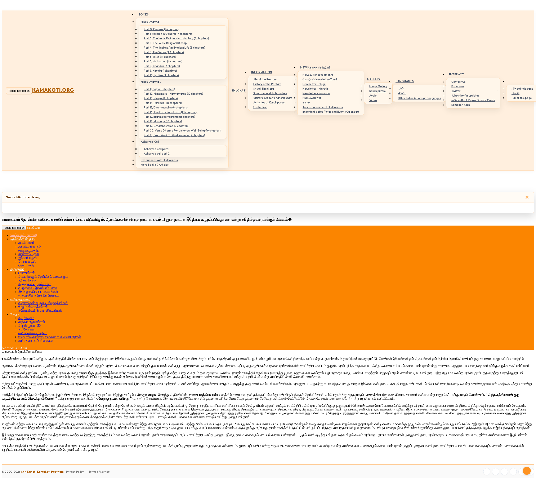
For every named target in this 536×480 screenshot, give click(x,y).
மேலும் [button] (14, 314)
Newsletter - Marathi (316, 88)
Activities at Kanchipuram (269, 102)
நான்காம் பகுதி (28, 254)
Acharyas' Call (150, 141)
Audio (373, 95)
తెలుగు (402, 93)
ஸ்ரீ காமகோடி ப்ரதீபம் (32, 333)
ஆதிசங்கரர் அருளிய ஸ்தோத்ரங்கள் (43, 303)
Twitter (455, 91)
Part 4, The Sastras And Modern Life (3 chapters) (174, 47)
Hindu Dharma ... (151, 81)
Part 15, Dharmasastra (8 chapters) (166, 107)
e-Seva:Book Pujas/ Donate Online (473, 100)
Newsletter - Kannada (316, 93)
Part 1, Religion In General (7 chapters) (168, 33)
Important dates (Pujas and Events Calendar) (331, 111)
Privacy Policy (75, 471)
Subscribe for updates (465, 95)
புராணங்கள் (26, 273)
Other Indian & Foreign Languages (419, 98)
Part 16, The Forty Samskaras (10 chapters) (170, 112)
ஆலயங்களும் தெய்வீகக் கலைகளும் (43, 276)
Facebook (457, 86)
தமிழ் (401, 88)
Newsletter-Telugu (314, 84)
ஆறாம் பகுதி (27, 261)
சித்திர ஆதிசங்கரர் (31, 322)
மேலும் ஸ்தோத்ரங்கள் (33, 306)
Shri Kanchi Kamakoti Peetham (42, 472)
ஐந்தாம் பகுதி (27, 257)
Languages (405, 81)
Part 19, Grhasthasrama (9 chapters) (166, 126)
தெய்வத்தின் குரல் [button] (22, 239)
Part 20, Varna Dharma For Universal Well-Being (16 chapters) (183, 130)
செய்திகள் (23, 235)
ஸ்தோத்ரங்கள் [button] (20, 299)
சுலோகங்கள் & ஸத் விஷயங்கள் (40, 310)
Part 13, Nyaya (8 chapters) (161, 98)
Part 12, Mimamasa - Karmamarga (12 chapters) (173, 93)
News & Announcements (318, 74)
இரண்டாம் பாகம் (29, 246)
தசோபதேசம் (27, 280)
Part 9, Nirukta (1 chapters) (160, 70)
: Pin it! (515, 93)
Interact (456, 74)
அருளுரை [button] (17, 269)
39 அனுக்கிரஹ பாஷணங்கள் (38, 291)
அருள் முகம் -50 (29, 325)
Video (373, 100)
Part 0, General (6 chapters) (161, 29)
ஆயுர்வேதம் (26, 318)
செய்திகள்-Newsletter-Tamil (320, 79)
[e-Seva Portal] (530, 471)
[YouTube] (513, 471)
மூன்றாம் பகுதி (28, 250)
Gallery (374, 79)
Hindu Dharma (150, 21)
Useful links (260, 107)
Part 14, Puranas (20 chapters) (163, 103)
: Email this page (522, 97)
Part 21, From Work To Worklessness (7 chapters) (174, 135)
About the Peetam (265, 79)
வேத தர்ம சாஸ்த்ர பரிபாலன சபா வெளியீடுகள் (49, 337)
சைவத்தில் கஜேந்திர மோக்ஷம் (38, 295)
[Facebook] (486, 471)
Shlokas (238, 90)
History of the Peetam (267, 84)
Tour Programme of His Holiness (323, 107)
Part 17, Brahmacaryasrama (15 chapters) (169, 116)
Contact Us (458, 81)
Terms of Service (99, 471)
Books (144, 14)
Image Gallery (378, 86)
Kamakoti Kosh (460, 104)
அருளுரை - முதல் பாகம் (34, 284)
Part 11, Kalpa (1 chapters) (159, 89)
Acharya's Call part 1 (156, 149)
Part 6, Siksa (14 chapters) (160, 56)
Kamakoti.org (53, 90)
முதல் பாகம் (26, 242)
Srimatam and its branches (270, 93)
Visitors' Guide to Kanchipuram (272, 97)
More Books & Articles (155, 164)
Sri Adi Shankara (263, 88)
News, (315, 67)
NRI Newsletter (312, 97)
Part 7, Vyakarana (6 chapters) (163, 61)
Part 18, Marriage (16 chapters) (163, 121)
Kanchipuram (377, 91)
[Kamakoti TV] (522, 471)
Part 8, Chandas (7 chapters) (162, 66)
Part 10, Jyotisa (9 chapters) (161, 75)
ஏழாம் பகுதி (26, 265)
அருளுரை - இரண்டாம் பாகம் (37, 288)
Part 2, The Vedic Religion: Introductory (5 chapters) (176, 38)
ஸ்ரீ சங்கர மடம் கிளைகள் (35, 340)
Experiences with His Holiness (159, 160)
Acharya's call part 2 (157, 153)
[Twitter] (495, 471)
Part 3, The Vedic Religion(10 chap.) (166, 43)
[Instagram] (504, 471)
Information (261, 72)
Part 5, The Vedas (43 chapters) (164, 52)
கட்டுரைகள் (26, 329)
